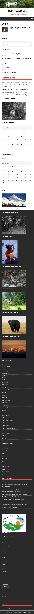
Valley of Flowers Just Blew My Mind (11, 54)
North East (4, 464)
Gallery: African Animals (8, 417)
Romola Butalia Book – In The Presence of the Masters (16, 58)
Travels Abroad (5, 471)
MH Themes (27, 612)
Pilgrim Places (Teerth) (7, 443)
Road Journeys (5, 466)
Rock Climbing (5, 373)
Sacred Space (5, 433)
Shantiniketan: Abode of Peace (23, 82)
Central (3, 453)
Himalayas (4, 458)
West (3, 474)
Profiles (4, 431)
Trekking (4, 377)
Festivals (4, 435)
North (3, 461)
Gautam (4, 499)
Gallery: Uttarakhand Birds (8, 428)
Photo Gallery (5, 415)
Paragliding (4, 369)
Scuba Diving (5, 375)
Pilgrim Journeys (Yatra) (7, 441)
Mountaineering (6, 366)
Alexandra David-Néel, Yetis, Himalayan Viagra (19, 95)
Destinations (5, 382)
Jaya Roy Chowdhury (7, 82)
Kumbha (4, 438)
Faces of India (5, 407)
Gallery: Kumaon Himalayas (9, 423)
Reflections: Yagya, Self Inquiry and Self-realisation (20, 28)
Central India (5, 384)
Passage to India (6, 413)
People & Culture (6, 400)
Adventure (4, 364)
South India (4, 395)
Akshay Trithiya (6, 63)
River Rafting (5, 371)
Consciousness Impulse (12, 507)
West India (4, 397)
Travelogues (5, 448)
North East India (6, 390)
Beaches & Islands (6, 451)
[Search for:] (17, 44)
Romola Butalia (5, 601)
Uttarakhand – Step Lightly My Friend (18, 89)
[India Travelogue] (17, 7)
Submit (5, 586)
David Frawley (21, 31)
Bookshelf (4, 402)
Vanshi (3, 95)
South (3, 469)
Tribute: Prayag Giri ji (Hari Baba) (16, 499)
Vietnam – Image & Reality (9, 72)
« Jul (3, 151)
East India (4, 387)
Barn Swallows (5, 67)
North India (4, 392)
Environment (5, 405)
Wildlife (3, 380)
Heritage (4, 410)
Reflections (4, 446)
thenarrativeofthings (7, 502)
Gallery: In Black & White (8, 420)
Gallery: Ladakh (5, 425)
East (3, 456)
